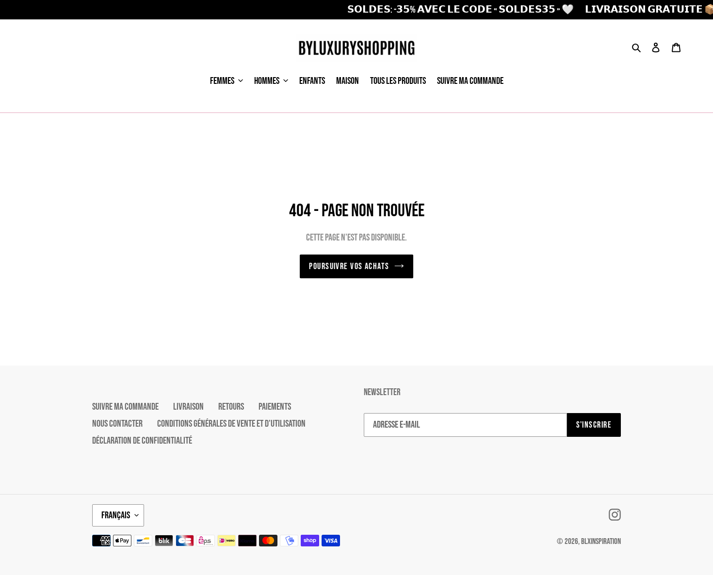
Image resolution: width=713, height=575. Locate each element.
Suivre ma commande (125, 407)
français (115, 515)
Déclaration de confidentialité (142, 441)
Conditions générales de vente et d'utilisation (231, 424)
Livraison (188, 407)
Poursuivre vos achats (349, 266)
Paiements (275, 407)
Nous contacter (117, 424)
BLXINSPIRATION (601, 541)
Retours (231, 407)
